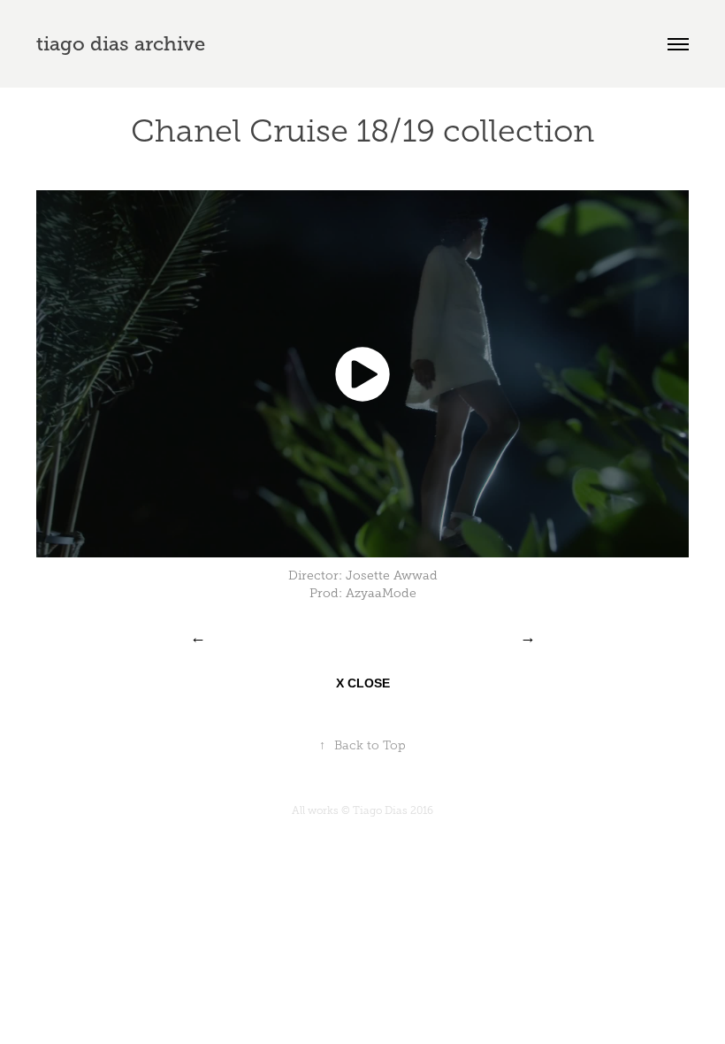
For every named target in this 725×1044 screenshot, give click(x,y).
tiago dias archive (120, 44)
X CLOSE (363, 683)
